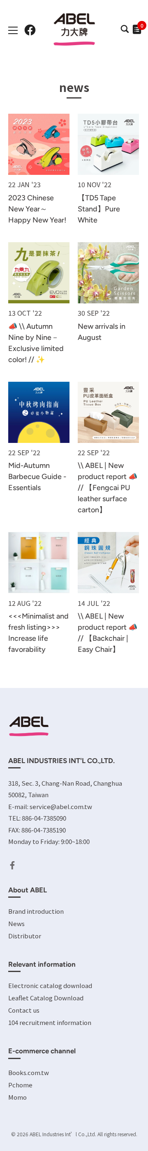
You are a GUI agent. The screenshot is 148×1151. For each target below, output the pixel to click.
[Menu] (13, 30)
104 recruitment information (49, 1022)
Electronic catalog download (50, 985)
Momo (17, 1097)
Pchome (20, 1084)
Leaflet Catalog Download (45, 997)
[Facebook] (12, 864)
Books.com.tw (28, 1072)
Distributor (24, 935)
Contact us (23, 1010)
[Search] (124, 31)
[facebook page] (30, 30)
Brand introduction (36, 911)
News (16, 923)
